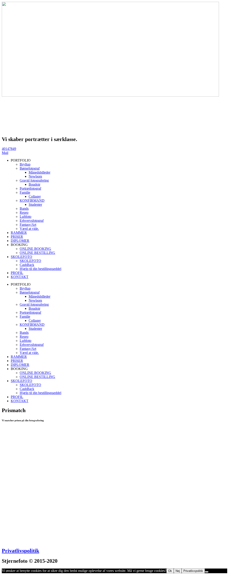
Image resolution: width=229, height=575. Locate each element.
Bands (24, 208)
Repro (24, 212)
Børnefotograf (30, 168)
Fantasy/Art (28, 224)
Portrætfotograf (30, 188)
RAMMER (19, 233)
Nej (178, 571)
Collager (35, 196)
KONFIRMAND (32, 200)
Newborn (35, 176)
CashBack (27, 265)
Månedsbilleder (39, 172)
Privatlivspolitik (20, 551)
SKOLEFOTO (21, 257)
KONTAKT (19, 277)
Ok (170, 571)
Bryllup (25, 164)
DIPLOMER (20, 241)
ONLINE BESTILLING (37, 253)
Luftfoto (25, 216)
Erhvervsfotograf (32, 220)
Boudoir (34, 184)
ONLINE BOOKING (35, 249)
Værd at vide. (29, 228)
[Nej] (206, 572)
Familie (25, 192)
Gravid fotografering (34, 180)
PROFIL (17, 273)
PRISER (17, 237)
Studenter (35, 204)
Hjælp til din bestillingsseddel (40, 269)
